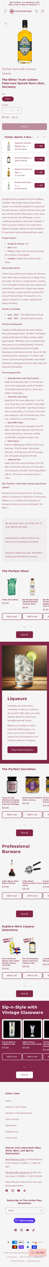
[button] (5, 11)
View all (24, 635)
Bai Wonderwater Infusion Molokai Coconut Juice (30, 602)
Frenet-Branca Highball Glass (8, 1043)
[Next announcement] (44, 4)
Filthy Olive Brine (10, 600)
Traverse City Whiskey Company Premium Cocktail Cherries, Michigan (10, 801)
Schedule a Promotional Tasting (18, 1113)
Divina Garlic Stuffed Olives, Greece (32, 799)
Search (8, 1101)
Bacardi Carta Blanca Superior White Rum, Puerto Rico (24, 182)
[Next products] (44, 137)
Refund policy (11, 1125)
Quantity (5, 105)
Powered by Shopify (27, 1253)
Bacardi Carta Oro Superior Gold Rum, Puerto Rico (24, 169)
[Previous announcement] (5, 4)
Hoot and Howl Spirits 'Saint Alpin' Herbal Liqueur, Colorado (11, 962)
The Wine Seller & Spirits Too (17, 1172)
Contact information (18, 1261)
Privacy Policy (11, 1138)
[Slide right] (30, 627)
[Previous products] (38, 137)
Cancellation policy (33, 1261)
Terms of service (25, 1257)
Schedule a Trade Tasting (15, 1107)
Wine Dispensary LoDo (15, 1159)
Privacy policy (12, 1257)
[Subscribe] (40, 1211)
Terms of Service (12, 1119)
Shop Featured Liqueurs (22, 750)
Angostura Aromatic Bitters (24, 143)
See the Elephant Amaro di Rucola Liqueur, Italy (24, 158)
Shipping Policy (11, 1132)
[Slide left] (19, 627)
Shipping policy (39, 1257)
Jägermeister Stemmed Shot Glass (32, 1043)
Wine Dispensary (14, 1253)
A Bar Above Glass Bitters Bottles (10, 882)
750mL (9, 99)
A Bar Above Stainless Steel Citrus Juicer (32, 883)
